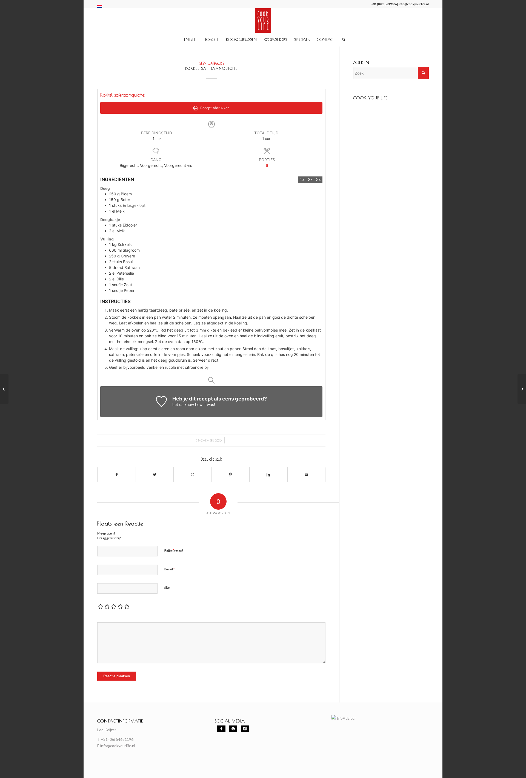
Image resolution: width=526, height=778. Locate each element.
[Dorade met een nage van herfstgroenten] (4, 389)
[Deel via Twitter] (155, 474)
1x (302, 179)
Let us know (183, 404)
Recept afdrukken (214, 108)
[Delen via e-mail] (306, 474)
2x (310, 179)
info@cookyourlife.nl (414, 4)
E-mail (169, 569)
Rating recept (173, 550)
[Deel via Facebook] (117, 474)
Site (167, 587)
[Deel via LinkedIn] (268, 474)
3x (318, 179)
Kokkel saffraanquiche (211, 68)
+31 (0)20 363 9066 (384, 4)
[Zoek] (342, 40)
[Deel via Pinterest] (231, 474)
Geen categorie (211, 63)
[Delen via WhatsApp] (192, 474)
